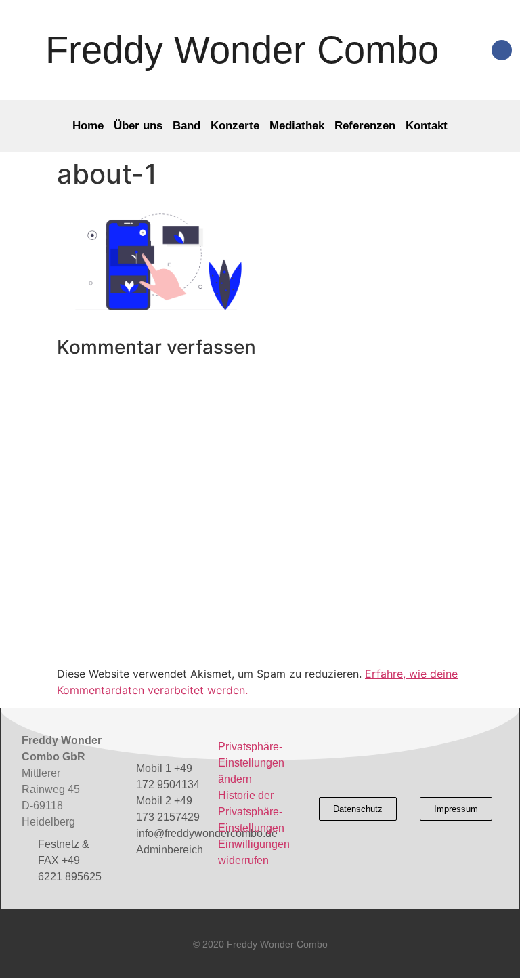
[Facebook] (502, 50)
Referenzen (364, 125)
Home (88, 125)
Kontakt (427, 125)
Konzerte (235, 125)
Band (186, 125)
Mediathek (296, 125)
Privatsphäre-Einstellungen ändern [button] (251, 763)
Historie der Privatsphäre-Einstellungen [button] (251, 812)
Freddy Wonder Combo (242, 49)
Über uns (138, 125)
